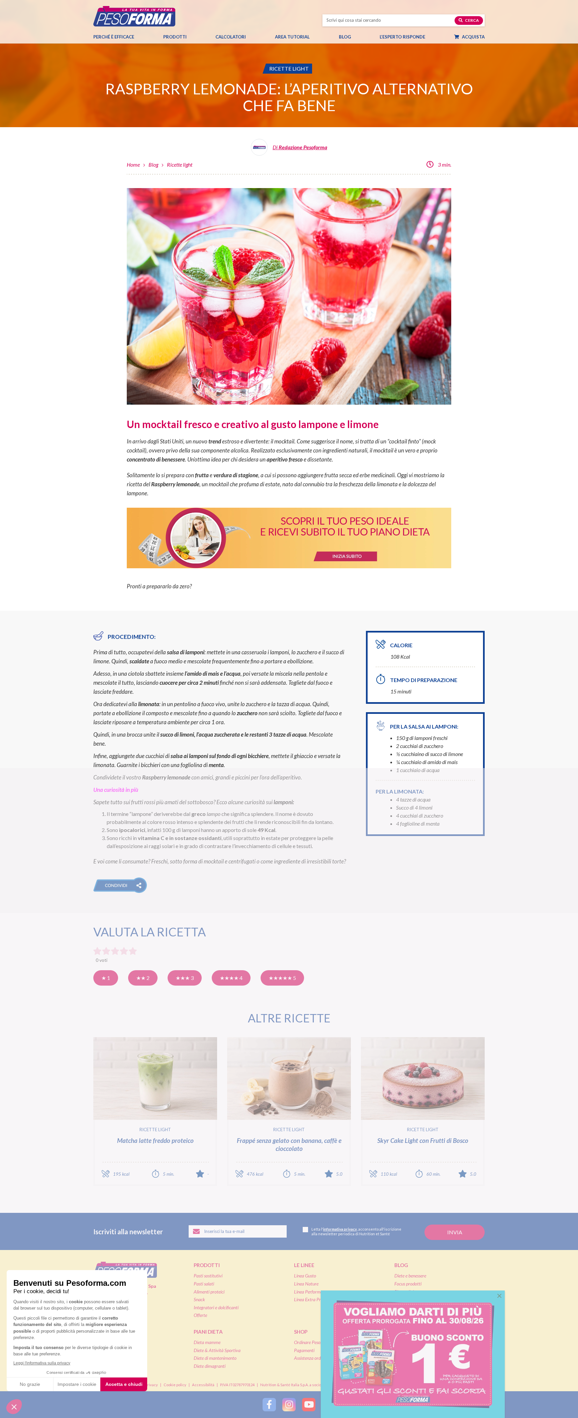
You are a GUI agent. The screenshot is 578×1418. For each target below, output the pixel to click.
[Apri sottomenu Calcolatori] (252, 36)
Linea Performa (308, 1292)
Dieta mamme (207, 1342)
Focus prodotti (407, 1283)
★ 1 (105, 978)
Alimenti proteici (209, 1292)
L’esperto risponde (402, 36)
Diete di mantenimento (215, 1358)
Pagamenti (304, 1350)
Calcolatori (230, 36)
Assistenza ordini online (315, 1358)
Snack (199, 1299)
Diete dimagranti (209, 1366)
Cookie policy (175, 1385)
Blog (345, 36)
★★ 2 (143, 978)
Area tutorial (292, 36)
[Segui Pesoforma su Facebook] (269, 1404)
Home (133, 164)
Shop (300, 1332)
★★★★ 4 (231, 978)
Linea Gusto (305, 1275)
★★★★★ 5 (282, 978)
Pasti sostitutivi (208, 1275)
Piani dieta (208, 1332)
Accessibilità (203, 1385)
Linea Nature (306, 1283)
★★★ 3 (185, 978)
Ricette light (179, 164)
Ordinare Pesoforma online (319, 1342)
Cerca (471, 20)
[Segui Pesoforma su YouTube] (308, 1404)
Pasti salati (204, 1283)
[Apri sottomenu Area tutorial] (315, 36)
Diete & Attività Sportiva (217, 1350)
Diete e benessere (410, 1275)
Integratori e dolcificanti (216, 1307)
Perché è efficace (113, 36)
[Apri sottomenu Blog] (357, 36)
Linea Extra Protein (312, 1299)
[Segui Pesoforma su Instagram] (289, 1404)
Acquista (473, 36)
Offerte (200, 1315)
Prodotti (175, 36)
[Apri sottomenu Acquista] (490, 36)
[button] (120, 885)
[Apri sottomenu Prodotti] (192, 36)
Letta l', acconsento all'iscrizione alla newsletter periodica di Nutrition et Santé (356, 1231)
